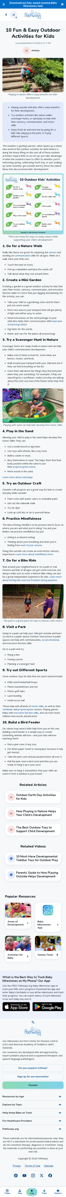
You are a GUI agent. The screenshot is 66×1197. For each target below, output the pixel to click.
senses (52, 252)
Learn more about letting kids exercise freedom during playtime (32, 578)
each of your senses (31, 545)
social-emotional (50, 639)
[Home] (33, 14)
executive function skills (26, 712)
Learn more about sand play (17, 477)
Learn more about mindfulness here (34, 554)
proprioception (26, 709)
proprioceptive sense (24, 466)
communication (22, 255)
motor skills (37, 706)
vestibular (7, 709)
